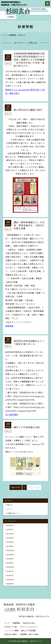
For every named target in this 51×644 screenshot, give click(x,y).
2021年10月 (10, 567)
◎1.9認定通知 (11, 414)
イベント (9, 509)
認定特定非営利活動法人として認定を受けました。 (29, 342)
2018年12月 (10, 579)
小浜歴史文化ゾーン (13, 513)
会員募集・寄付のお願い (29, 634)
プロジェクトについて (28, 626)
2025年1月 (9, 538)
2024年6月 (10, 542)
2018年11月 (10, 584)
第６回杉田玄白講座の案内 (28, 109)
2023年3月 (9, 546)
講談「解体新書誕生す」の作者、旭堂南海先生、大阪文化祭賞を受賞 (29, 225)
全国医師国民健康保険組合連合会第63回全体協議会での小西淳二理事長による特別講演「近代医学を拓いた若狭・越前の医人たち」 (29, 59)
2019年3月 (9, 575)
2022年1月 (9, 563)
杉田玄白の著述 (10, 634)
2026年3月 (10, 525)
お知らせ (9, 505)
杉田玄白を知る (29, 623)
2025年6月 (10, 534)
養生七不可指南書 (28, 630)
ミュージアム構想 (11, 630)
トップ (7, 623)
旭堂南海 (9, 325)
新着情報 (16, 623)
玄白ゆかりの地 (10, 626)
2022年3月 (9, 559)
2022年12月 (10, 550)
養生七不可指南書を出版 (27, 427)
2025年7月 (10, 529)
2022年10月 (10, 554)
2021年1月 (9, 571)
